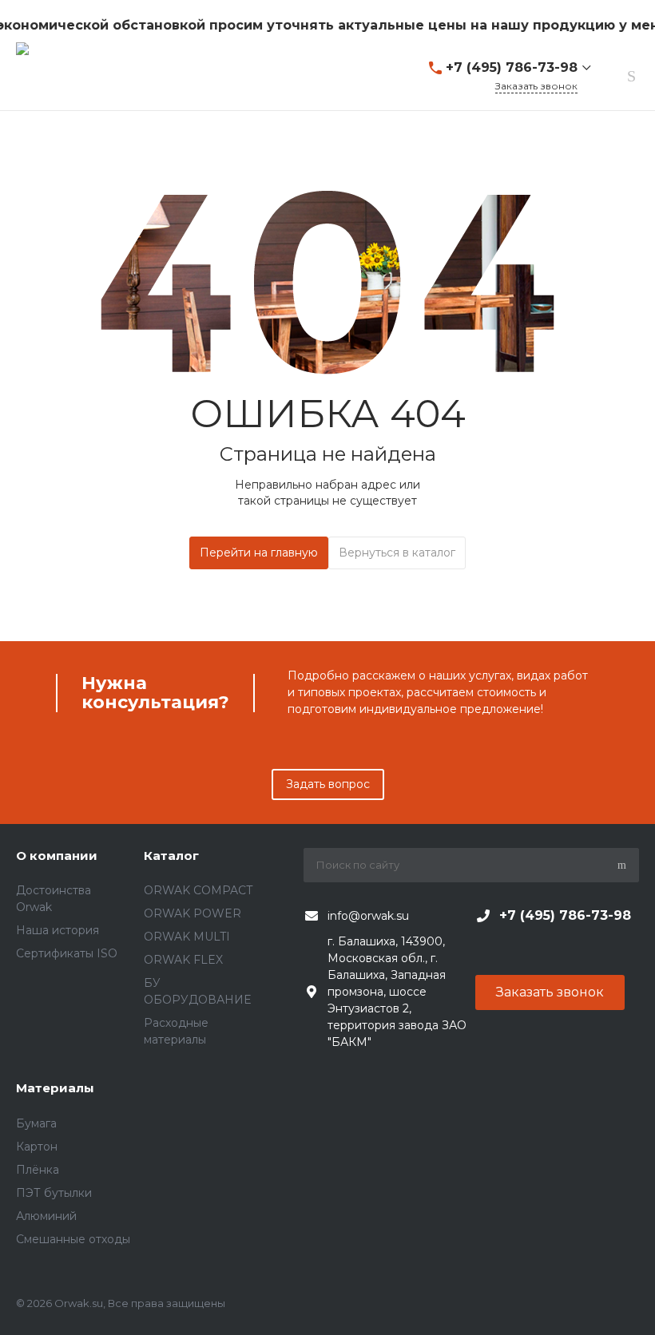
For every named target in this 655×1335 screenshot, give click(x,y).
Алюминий (46, 1216)
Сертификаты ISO (66, 953)
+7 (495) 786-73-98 (512, 67)
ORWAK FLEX (183, 960)
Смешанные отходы (73, 1239)
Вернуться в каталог (397, 552)
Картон (37, 1146)
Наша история (57, 930)
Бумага (36, 1123)
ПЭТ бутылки (54, 1193)
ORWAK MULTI (187, 936)
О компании (56, 855)
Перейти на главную (259, 552)
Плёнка (37, 1170)
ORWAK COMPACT (198, 890)
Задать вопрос (328, 784)
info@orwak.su (368, 916)
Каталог (171, 855)
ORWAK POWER (192, 913)
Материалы (55, 1087)
